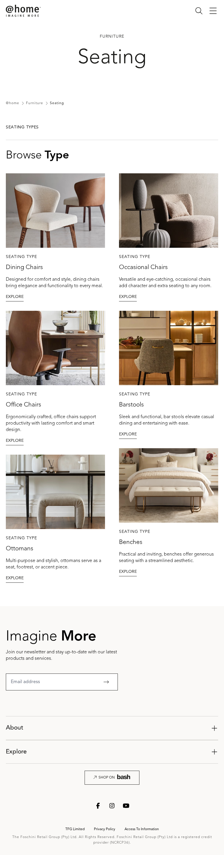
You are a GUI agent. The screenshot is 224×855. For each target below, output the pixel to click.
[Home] (23, 11)
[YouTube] (126, 805)
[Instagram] (112, 805)
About (14, 728)
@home (12, 103)
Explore (16, 752)
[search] (199, 10)
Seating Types (22, 127)
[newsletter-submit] (106, 682)
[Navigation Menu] (213, 11)
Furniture (34, 103)
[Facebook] (98, 805)
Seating (57, 103)
